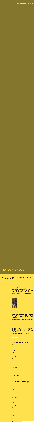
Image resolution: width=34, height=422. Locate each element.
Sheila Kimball (15, 379)
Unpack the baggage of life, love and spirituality (25, 3)
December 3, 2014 (16, 352)
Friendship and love (3, 278)
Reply (14, 350)
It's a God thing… (3, 2)
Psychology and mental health (8, 278)
